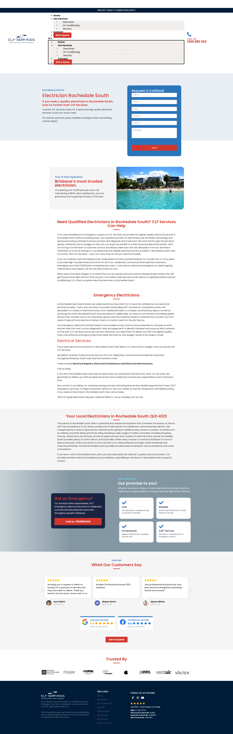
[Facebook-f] (133, 697)
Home (56, 15)
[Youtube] (142, 697)
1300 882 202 (196, 41)
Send (154, 147)
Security (67, 28)
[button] (116, 38)
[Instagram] (137, 697)
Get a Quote (62, 35)
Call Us (191, 38)
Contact (58, 31)
